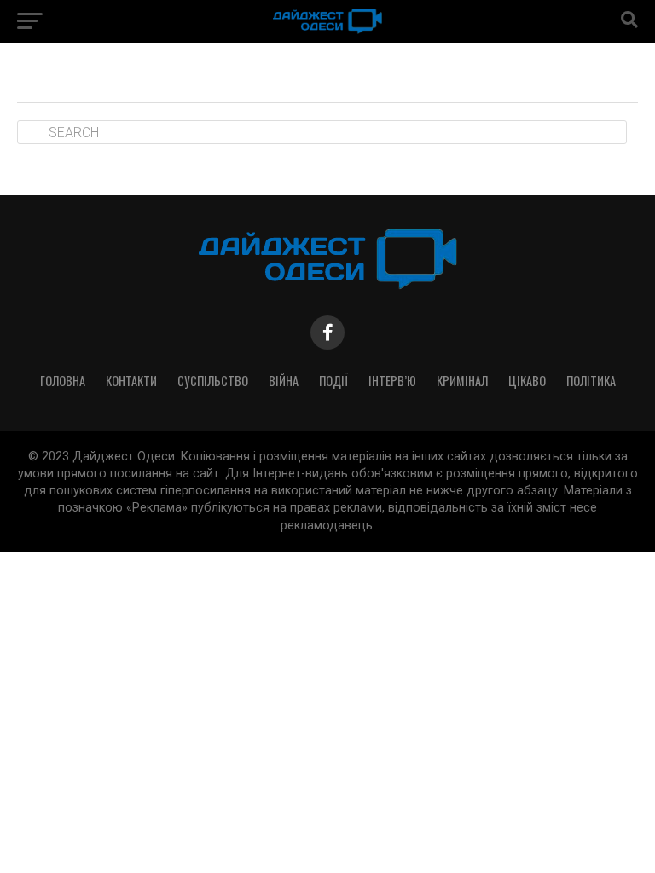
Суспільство (212, 381)
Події (333, 381)
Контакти (131, 381)
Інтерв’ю (392, 381)
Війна (284, 381)
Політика (591, 381)
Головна (62, 381)
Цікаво (527, 381)
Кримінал (462, 381)
